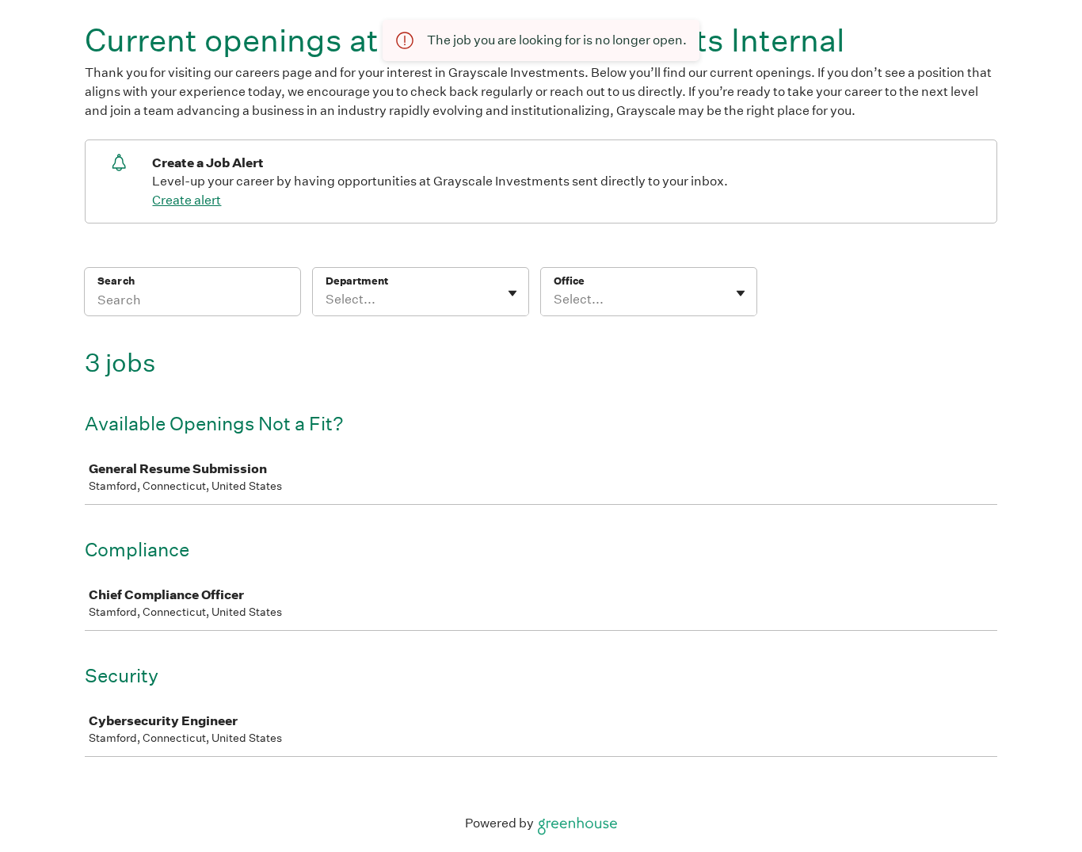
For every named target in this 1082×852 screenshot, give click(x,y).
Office (569, 281)
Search (116, 281)
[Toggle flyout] (512, 293)
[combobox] (327, 299)
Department (357, 281)
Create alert (186, 200)
